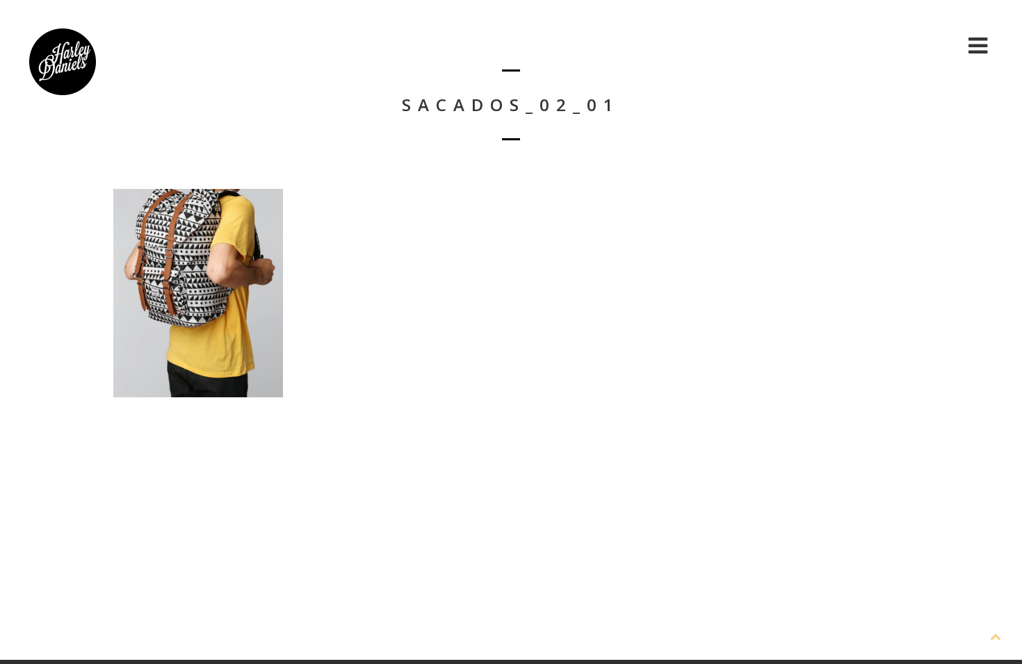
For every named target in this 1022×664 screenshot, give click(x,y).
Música (814, 45)
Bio (759, 45)
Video (877, 45)
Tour (934, 45)
